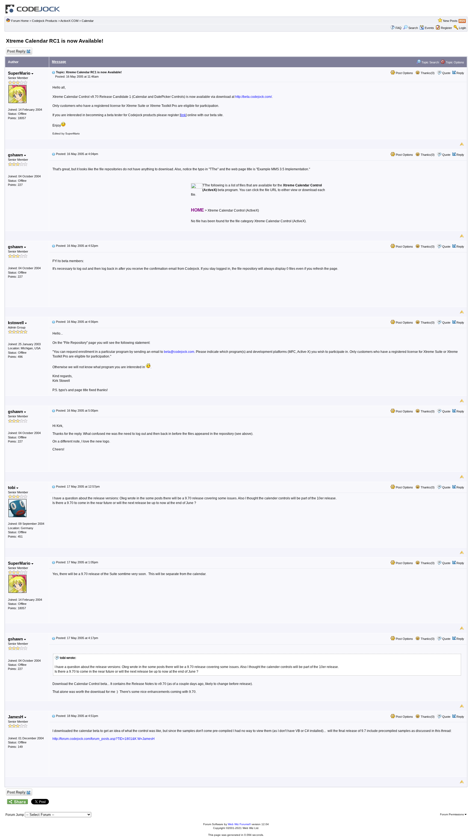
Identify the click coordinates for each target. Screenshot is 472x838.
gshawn (16, 155)
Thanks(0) (427, 73)
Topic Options (454, 62)
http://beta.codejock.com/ (253, 97)
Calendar (88, 20)
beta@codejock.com (179, 352)
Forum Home (20, 20)
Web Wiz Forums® (239, 824)
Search (413, 28)
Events (429, 28)
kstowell (16, 322)
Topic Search (430, 62)
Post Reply (16, 51)
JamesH (16, 716)
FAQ (399, 28)
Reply (460, 73)
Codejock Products (44, 20)
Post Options (404, 73)
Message (59, 62)
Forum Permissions (452, 814)
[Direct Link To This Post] (53, 72)
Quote (446, 73)
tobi (12, 487)
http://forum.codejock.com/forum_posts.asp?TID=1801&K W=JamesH (103, 739)
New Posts (450, 20)
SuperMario (19, 73)
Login (462, 28)
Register (446, 28)
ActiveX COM (69, 20)
